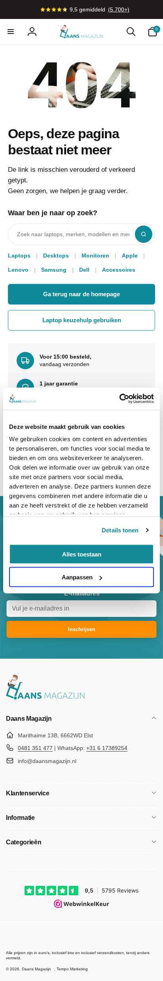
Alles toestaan (81, 554)
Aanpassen (77, 577)
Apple (130, 255)
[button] (10, 31)
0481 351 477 (35, 748)
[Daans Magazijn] (45, 698)
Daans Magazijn (36, 969)
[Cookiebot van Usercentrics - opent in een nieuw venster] (119, 399)
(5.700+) (118, 9)
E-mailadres (82, 593)
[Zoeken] (143, 234)
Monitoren (95, 255)
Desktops (56, 255)
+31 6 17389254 (106, 748)
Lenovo (18, 270)
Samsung (53, 270)
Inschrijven (81, 629)
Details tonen (120, 530)
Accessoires (118, 270)
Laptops (19, 255)
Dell (84, 270)
